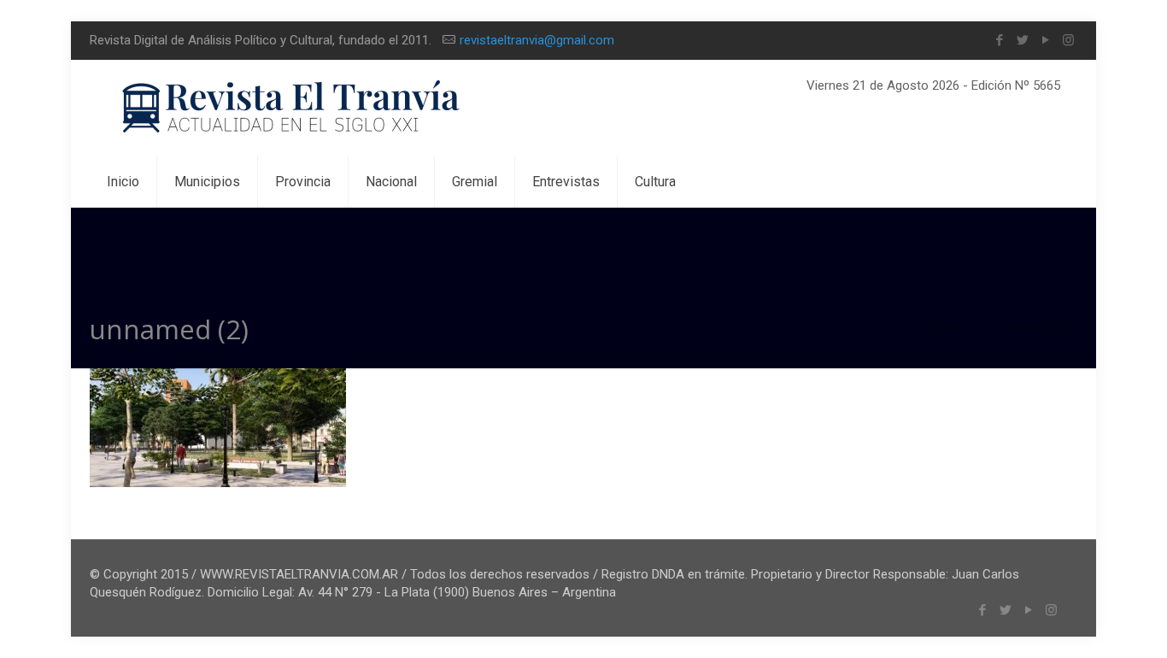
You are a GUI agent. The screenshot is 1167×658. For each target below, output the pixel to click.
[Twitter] (1022, 40)
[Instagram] (1068, 40)
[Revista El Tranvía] (291, 108)
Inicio (953, 325)
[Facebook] (999, 40)
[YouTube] (1045, 40)
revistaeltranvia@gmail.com (537, 40)
